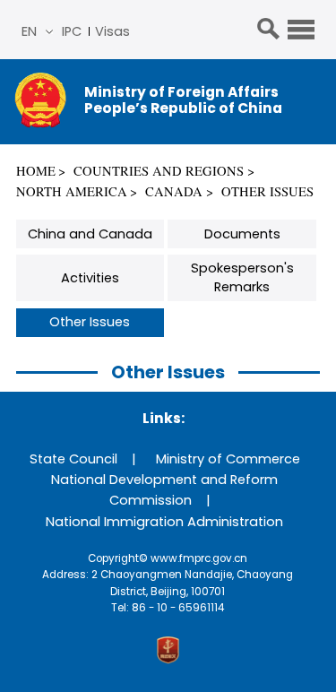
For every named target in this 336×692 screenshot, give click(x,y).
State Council (73, 459)
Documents (242, 234)
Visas (112, 31)
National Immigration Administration (164, 522)
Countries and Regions (158, 170)
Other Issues (267, 191)
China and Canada (90, 234)
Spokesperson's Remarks (242, 277)
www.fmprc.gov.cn (199, 558)
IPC (72, 31)
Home (36, 170)
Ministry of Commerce (228, 459)
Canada (173, 191)
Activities (90, 278)
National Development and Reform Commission (164, 490)
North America (71, 191)
